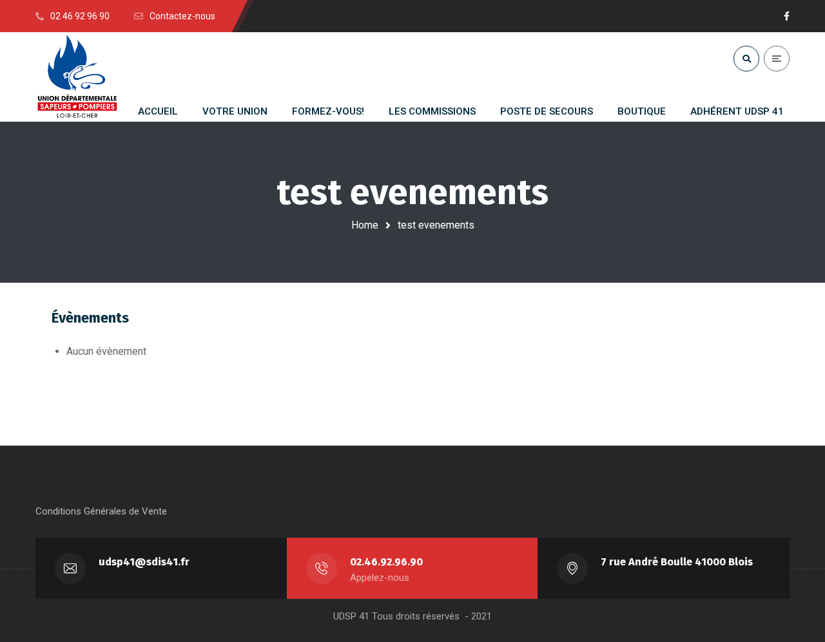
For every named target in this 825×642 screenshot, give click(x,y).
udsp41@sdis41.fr (144, 562)
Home (364, 225)
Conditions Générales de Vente (101, 511)
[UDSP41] (77, 77)
